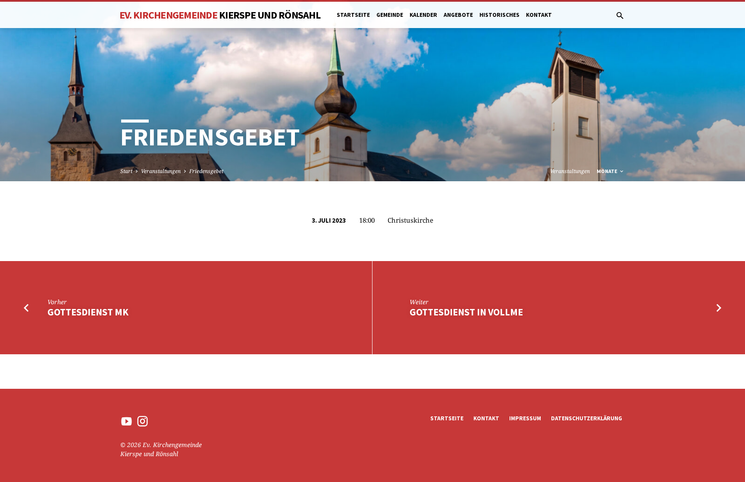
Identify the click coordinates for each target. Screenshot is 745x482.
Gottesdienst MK (87, 312)
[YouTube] (126, 421)
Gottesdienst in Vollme (466, 312)
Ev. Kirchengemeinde (219, 15)
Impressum (525, 418)
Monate (608, 171)
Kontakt (539, 15)
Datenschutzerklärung (586, 418)
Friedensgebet (206, 171)
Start (126, 171)
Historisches (499, 15)
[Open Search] (620, 15)
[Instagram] (142, 421)
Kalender (423, 15)
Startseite (353, 15)
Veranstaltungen (161, 171)
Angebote (458, 15)
